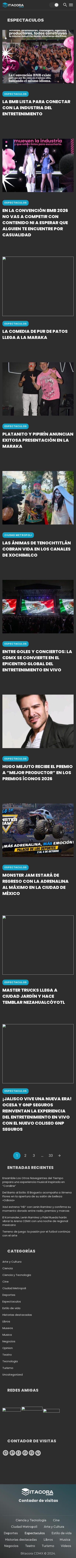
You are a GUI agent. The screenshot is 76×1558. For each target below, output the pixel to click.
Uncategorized (12, 1374)
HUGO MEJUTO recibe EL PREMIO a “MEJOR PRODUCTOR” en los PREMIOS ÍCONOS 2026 (37, 773)
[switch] (54, 5)
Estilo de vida (11, 1308)
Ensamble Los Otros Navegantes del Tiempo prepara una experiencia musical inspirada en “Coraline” (33, 1182)
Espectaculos (15, 94)
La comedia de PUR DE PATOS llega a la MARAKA (35, 334)
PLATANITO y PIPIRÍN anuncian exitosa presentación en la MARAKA (37, 440)
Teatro (7, 1355)
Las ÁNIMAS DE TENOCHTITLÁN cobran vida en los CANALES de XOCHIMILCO (36, 549)
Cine (5, 1281)
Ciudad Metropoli (18, 535)
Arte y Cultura (11, 1262)
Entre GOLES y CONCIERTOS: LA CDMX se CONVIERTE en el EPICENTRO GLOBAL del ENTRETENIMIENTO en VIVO (37, 661)
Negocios (8, 1341)
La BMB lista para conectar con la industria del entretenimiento (36, 108)
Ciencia (7, 1268)
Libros (6, 1321)
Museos (7, 1328)
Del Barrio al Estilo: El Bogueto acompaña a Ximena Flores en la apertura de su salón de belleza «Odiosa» (37, 1196)
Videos (66, 1546)
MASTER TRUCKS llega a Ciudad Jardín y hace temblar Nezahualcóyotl (33, 996)
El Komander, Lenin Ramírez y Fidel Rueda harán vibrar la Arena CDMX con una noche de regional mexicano (35, 1221)
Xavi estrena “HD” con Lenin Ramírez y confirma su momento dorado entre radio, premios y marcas (36, 1209)
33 (51, 1155)
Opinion (7, 1348)
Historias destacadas (17, 1315)
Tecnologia (10, 1361)
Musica (7, 1335)
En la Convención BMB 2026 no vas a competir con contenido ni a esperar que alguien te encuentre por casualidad (35, 223)
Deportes (8, 1295)
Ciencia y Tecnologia (16, 1275)
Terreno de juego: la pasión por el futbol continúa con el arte (36, 1233)
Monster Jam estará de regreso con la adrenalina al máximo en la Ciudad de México (35, 884)
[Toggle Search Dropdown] (65, 5)
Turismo (7, 1368)
